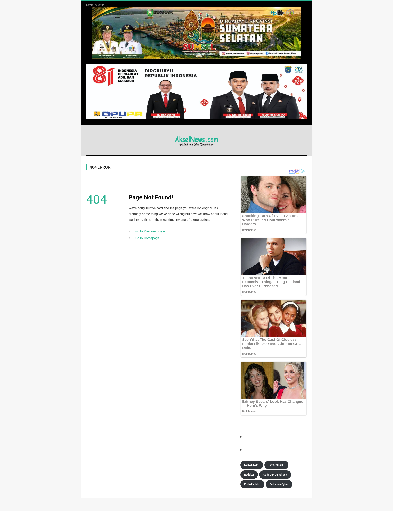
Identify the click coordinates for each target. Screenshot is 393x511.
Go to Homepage (147, 238)
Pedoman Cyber (279, 484)
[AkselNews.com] (196, 140)
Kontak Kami (251, 464)
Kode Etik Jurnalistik (275, 474)
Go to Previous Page (150, 231)
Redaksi (249, 474)
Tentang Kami (276, 464)
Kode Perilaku (252, 484)
